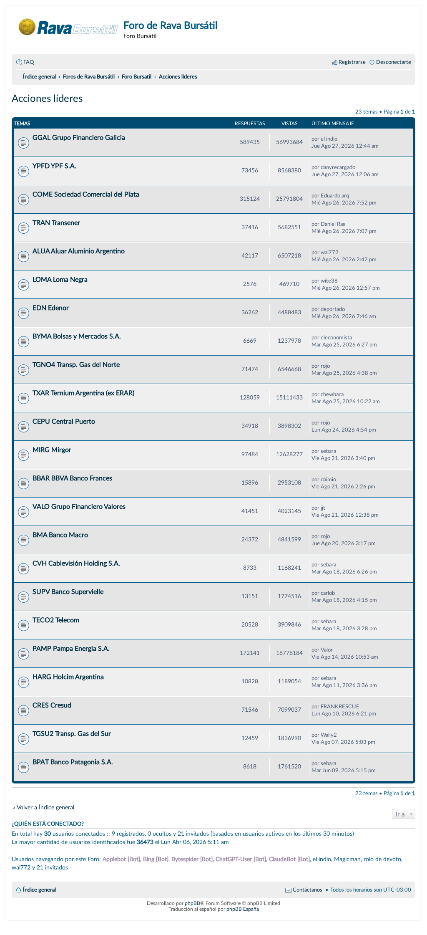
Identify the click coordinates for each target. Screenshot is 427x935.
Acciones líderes (47, 99)
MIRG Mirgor (52, 450)
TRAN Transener (56, 223)
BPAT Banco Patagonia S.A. (73, 762)
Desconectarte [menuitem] (393, 62)
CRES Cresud (52, 705)
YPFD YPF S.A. (54, 166)
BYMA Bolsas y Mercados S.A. (77, 336)
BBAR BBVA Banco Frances (72, 478)
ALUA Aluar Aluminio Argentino (79, 251)
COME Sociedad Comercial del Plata (86, 194)
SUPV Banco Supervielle (68, 592)
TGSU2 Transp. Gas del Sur (72, 733)
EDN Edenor (51, 308)
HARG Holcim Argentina (68, 677)
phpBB (192, 903)
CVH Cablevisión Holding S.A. (76, 563)
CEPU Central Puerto (64, 421)
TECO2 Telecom (56, 620)
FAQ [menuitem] (28, 62)
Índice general (39, 890)
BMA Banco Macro (60, 535)
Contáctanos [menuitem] (307, 890)
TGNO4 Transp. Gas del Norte (76, 364)
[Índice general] (68, 27)
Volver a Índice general (45, 807)
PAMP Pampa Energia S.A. (71, 648)
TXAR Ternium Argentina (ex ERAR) (83, 393)
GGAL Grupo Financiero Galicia (79, 137)
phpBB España (242, 909)
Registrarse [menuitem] (352, 62)
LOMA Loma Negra (60, 279)
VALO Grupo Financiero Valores (79, 506)
